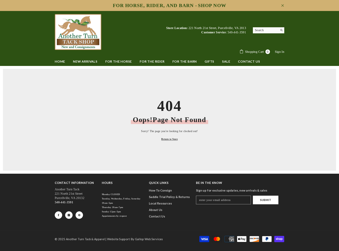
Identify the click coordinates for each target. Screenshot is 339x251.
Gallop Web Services (149, 239)
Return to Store (169, 139)
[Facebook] (58, 215)
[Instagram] (69, 215)
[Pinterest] (79, 215)
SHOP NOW (212, 5)
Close (282, 5)
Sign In (279, 51)
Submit (265, 200)
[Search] (268, 30)
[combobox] (265, 30)
